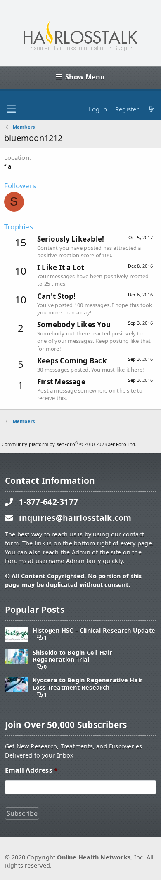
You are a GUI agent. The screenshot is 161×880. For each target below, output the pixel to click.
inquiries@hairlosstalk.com (75, 517)
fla (8, 166)
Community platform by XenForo (69, 444)
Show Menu (85, 76)
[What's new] (151, 109)
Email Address (31, 770)
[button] (11, 109)
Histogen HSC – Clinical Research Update (94, 630)
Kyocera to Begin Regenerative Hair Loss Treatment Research (88, 684)
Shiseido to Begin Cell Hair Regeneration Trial (73, 656)
